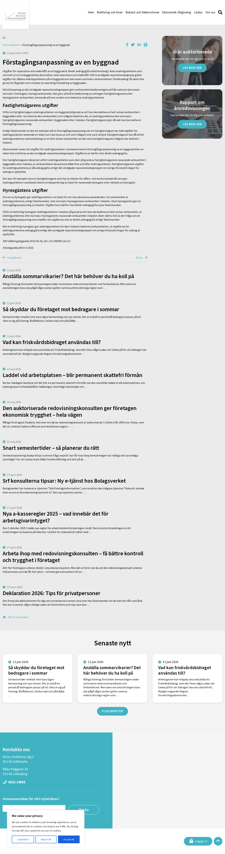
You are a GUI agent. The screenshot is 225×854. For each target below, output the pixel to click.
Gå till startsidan (17, 617)
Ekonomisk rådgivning (176, 12)
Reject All (46, 839)
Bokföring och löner (110, 12)
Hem (91, 12)
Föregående (14, 257)
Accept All (68, 839)
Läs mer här (192, 68)
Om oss (210, 12)
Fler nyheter (112, 711)
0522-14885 (16, 782)
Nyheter (16, 45)
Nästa (139, 257)
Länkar (198, 12)
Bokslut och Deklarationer (142, 12)
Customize (23, 839)
